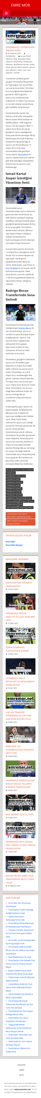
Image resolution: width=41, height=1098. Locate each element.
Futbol (28, 498)
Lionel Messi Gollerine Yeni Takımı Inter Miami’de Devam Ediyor (19, 987)
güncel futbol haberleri (20, 67)
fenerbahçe (18, 62)
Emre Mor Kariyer (14, 545)
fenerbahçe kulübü (13, 492)
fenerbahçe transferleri (15, 498)
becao (8, 470)
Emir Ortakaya (12, 268)
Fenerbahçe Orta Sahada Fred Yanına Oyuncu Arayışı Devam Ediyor (20, 845)
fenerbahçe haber (13, 479)
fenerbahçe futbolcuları (15, 476)
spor (25, 70)
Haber (20, 70)
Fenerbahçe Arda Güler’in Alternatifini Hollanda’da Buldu (18, 515)
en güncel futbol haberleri (23, 470)
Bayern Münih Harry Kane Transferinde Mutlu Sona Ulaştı (20, 879)
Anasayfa (22, 1065)
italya (31, 501)
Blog (15, 59)
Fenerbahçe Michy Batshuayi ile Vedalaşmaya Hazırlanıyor (20, 681)
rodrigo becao (11, 504)
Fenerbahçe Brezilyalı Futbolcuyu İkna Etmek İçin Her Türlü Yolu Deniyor (19, 1004)
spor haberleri (11, 508)
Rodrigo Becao (24, 328)
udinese (30, 508)
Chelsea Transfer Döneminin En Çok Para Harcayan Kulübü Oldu (18, 715)
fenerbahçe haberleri (14, 482)
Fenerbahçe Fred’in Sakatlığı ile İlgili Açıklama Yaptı (20, 617)
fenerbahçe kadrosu (14, 489)
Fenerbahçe (23, 154)
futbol (32, 64)
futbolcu (24, 501)
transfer (17, 73)
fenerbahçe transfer (21, 64)
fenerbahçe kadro (13, 485)
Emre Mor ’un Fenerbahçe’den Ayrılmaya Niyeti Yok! (20, 749)
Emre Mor (20, 5)
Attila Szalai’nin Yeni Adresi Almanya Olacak (17, 522)
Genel (8, 67)
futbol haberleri (12, 501)
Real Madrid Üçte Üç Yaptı (20, 814)
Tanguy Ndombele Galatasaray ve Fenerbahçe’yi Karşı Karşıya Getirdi (18, 1028)
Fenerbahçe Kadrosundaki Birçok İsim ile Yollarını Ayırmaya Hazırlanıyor (20, 784)
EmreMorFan (10, 56)
